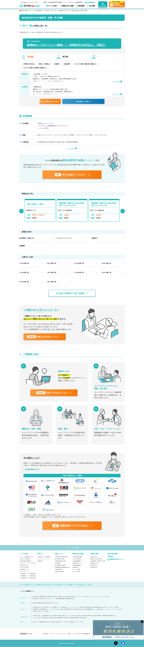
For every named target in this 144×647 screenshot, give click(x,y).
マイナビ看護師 (69, 584)
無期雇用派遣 (60, 617)
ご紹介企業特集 (77, 558)
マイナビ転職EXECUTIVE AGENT (42, 584)
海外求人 (74, 596)
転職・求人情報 (67, 596)
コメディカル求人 (36, 617)
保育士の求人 (53, 617)
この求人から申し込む (51, 101)
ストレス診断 (77, 571)
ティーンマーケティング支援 (76, 607)
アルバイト (91, 596)
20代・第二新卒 (52, 615)
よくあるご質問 (24, 567)
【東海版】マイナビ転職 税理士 (28, 577)
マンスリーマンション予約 (115, 609)
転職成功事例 (59, 569)
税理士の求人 (94, 556)
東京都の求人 (94, 565)
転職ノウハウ (59, 553)
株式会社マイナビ (26, 633)
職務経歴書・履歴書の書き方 (63, 567)
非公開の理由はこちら (32, 469)
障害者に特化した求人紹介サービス (40, 598)
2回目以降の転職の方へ (26, 561)
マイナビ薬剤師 (78, 584)
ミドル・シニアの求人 (104, 596)
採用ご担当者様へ (90, 2)
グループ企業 (75, 633)
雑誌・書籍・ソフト (104, 607)
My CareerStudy (74, 609)
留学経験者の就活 (42, 596)
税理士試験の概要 (78, 556)
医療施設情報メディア (91, 609)
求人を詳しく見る (82, 101)
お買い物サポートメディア (102, 609)
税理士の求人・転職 (92, 615)
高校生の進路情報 (36, 602)
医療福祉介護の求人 (70, 598)
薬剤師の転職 (105, 615)
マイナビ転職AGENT (25, 584)
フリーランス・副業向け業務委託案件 (57, 598)
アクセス (51, 633)
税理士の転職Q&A (60, 571)
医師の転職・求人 (45, 617)
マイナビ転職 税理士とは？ (27, 556)
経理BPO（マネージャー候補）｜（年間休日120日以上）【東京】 (66, 44)
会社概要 (45, 633)
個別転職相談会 (77, 565)
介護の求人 (66, 617)
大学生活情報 (87, 607)
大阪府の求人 (94, 567)
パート (96, 596)
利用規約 (110, 556)
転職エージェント (66, 615)
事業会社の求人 (95, 563)
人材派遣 (35, 615)
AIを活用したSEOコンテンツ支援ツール (41, 611)
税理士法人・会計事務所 (44, 556)
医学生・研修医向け (58, 596)
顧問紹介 (99, 615)
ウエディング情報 (114, 607)
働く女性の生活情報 (95, 607)
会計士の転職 (83, 615)
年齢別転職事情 (77, 561)
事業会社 (40, 561)
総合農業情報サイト (44, 609)
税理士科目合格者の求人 (97, 558)
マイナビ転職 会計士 (57, 584)
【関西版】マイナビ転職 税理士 (28, 575)
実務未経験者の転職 (60, 561)
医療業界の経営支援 (74, 617)
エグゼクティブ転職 (75, 615)
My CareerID (82, 609)
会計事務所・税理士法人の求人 (98, 561)
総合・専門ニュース (47, 607)
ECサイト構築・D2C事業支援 (63, 609)
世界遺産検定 (35, 609)
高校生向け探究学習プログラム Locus (50, 602)
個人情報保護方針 (85, 633)
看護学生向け (50, 596)
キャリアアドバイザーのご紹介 (28, 563)
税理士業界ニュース (78, 563)
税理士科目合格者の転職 (62, 556)
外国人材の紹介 (83, 617)
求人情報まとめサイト (37, 607)
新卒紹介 (59, 615)
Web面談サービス (25, 569)
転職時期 (58, 563)
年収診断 (76, 567)
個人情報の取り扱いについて (116, 560)
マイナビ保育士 (88, 584)
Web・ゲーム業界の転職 (43, 615)
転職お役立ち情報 (78, 553)
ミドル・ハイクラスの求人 (82, 596)
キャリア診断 (77, 569)
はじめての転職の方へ (26, 558)
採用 (69, 633)
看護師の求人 (112, 615)
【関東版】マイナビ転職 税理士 (28, 573)
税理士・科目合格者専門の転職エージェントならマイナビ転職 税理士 (63, 2)
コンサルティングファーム (44, 558)
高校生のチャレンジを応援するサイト (61, 607)
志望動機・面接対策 (60, 565)
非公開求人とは (24, 565)
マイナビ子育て (52, 609)
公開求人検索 (94, 553)
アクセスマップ (24, 571)
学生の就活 (35, 596)
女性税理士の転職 (60, 558)
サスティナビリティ (61, 633)
